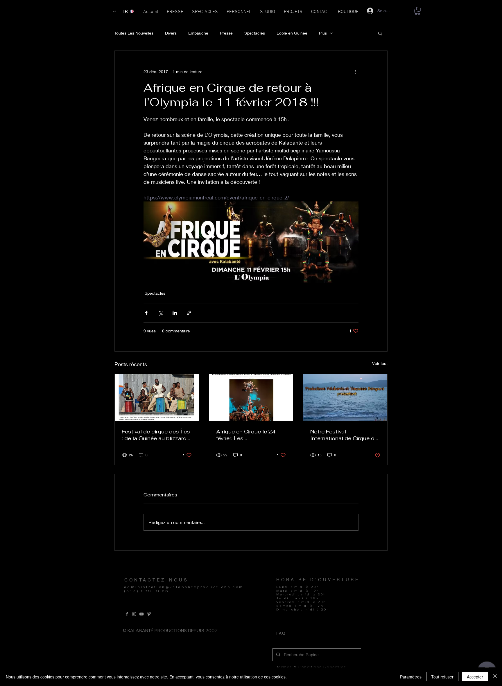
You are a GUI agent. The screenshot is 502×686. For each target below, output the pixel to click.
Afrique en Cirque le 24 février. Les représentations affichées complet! (249, 435)
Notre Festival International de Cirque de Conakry (344, 435)
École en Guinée (292, 32)
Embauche (198, 32)
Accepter (475, 677)
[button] (205, 14)
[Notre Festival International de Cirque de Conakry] (345, 397)
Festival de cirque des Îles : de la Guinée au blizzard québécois (156, 435)
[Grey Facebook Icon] (127, 614)
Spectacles (254, 32)
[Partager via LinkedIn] (175, 313)
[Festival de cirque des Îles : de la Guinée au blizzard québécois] (157, 397)
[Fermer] (495, 676)
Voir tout (380, 363)
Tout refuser (442, 677)
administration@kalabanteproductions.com (184, 587)
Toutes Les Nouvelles (133, 32)
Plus (323, 32)
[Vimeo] (148, 614)
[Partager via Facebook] (146, 313)
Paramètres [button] (411, 677)
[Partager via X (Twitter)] (160, 313)
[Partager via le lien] (189, 313)
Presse (226, 32)
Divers (171, 32)
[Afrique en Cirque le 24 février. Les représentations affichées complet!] (251, 397)
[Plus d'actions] (355, 71)
